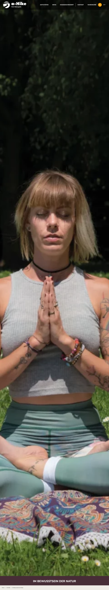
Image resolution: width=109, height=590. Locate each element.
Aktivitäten (44, 5)
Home (3, 587)
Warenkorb (92, 5)
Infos (54, 5)
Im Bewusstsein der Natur (17, 587)
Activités (8, 587)
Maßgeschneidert (67, 5)
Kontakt (81, 5)
